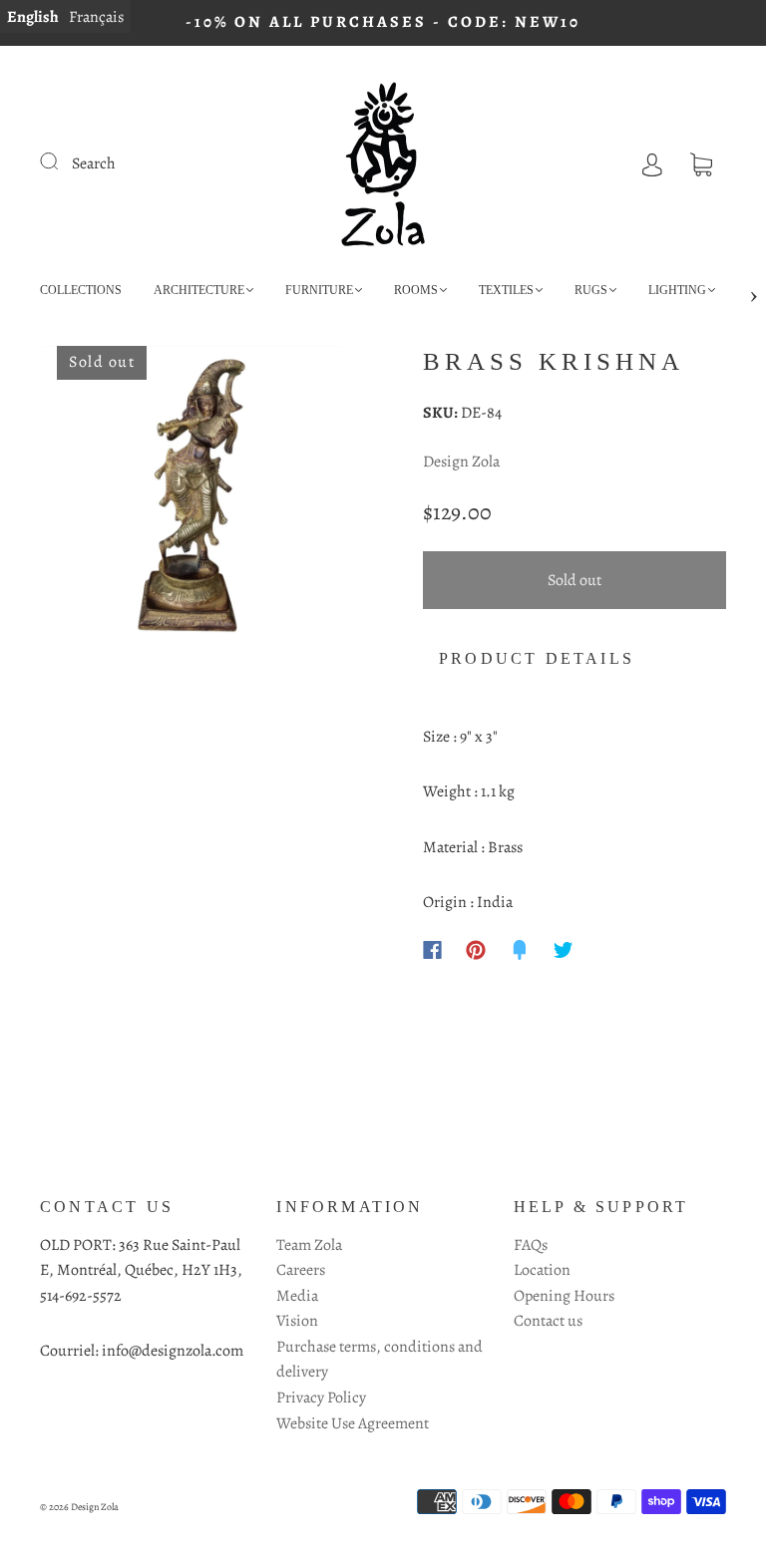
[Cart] (701, 163)
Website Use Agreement (352, 1423)
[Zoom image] (191, 499)
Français (96, 17)
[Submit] (62, 161)
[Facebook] (432, 950)
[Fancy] (520, 950)
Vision (297, 1321)
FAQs (531, 1245)
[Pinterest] (476, 950)
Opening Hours (564, 1296)
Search (94, 163)
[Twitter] (563, 950)
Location (542, 1270)
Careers (300, 1270)
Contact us (548, 1321)
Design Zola (461, 461)
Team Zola (309, 1245)
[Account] (652, 163)
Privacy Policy (321, 1397)
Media (297, 1296)
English (33, 17)
